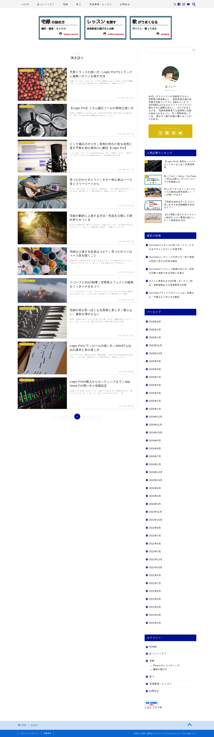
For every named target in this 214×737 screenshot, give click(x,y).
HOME (25, 4)
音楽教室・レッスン (101, 4)
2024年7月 (155, 456)
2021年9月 (155, 575)
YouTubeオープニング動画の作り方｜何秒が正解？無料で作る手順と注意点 (171, 271)
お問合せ (125, 4)
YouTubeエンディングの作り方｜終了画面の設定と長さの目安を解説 (171, 259)
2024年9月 (155, 440)
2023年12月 (155, 472)
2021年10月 (155, 567)
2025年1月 (155, 409)
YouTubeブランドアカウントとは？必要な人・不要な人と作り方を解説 (171, 295)
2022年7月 (155, 535)
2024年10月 (155, 432)
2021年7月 (155, 583)
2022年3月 (155, 551)
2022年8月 (155, 527)
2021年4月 (155, 607)
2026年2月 (155, 329)
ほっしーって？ (46, 4)
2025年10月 (155, 353)
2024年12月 (155, 416)
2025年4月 (155, 385)
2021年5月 (155, 599)
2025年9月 (155, 361)
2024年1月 (155, 464)
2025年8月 (155, 369)
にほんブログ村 (153, 707)
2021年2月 (155, 623)
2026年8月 (155, 321)
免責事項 (47, 733)
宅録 (65, 4)
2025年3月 (155, 393)
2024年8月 (155, 448)
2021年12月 (155, 559)
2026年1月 (155, 337)
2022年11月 (155, 511)
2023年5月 (155, 496)
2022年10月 (155, 519)
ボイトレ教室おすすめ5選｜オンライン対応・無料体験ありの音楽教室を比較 (171, 283)
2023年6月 (155, 488)
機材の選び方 (160, 669)
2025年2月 (155, 401)
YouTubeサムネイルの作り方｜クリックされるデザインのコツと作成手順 (171, 247)
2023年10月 (155, 480)
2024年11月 (155, 424)
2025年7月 (155, 377)
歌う (78, 4)
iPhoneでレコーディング (166, 665)
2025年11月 (155, 345)
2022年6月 (155, 543)
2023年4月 (155, 504)
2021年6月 (155, 591)
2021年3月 (155, 615)
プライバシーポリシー (29, 733)
